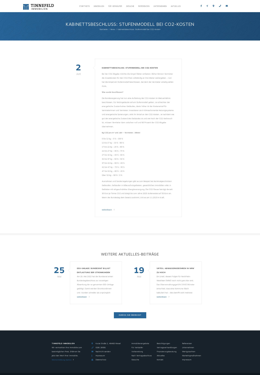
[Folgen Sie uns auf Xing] (207, 6)
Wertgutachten (188, 351)
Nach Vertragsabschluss (141, 355)
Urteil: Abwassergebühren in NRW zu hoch (175, 270)
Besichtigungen (163, 343)
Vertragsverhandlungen (167, 347)
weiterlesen (107, 209)
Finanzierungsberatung (166, 351)
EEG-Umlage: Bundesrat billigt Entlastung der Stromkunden (93, 270)
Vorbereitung (137, 351)
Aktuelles (176, 6)
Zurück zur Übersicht (130, 315)
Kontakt (160, 359)
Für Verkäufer (115, 6)
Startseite (84, 6)
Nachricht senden (103, 351)
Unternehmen (160, 6)
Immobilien (99, 6)
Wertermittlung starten (62, 360)
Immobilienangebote (140, 343)
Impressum (100, 355)
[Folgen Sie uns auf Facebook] (201, 6)
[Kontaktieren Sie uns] (220, 6)
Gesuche (130, 6)
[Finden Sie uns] (213, 6)
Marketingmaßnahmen (191, 355)
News (112, 29)
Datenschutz (101, 359)
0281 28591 (101, 347)
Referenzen (144, 6)
